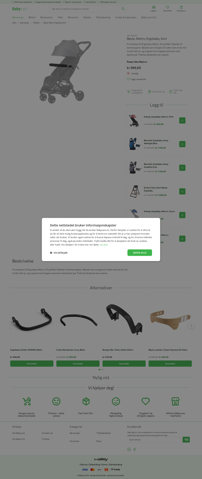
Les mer (104, 244)
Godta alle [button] (139, 252)
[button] (58, 252)
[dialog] (101, 239)
